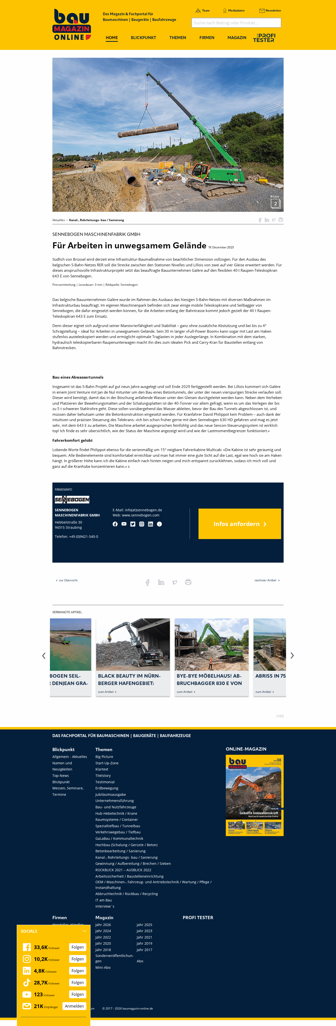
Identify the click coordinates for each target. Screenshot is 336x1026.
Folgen (78, 947)
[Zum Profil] (159, 524)
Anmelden (74, 1006)
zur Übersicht (68, 580)
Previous (44, 658)
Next (292, 658)
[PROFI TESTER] (264, 37)
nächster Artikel (266, 580)
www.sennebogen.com (140, 515)
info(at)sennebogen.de (143, 510)
